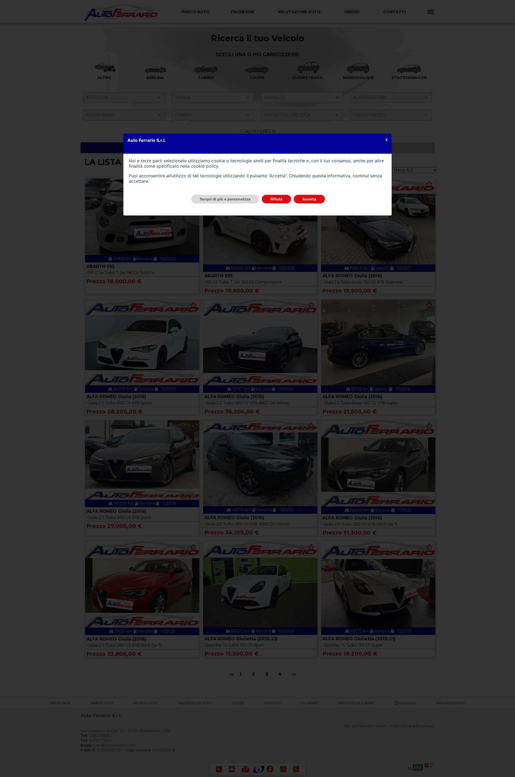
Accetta (309, 199)
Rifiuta (276, 199)
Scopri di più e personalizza (225, 199)
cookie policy (204, 166)
